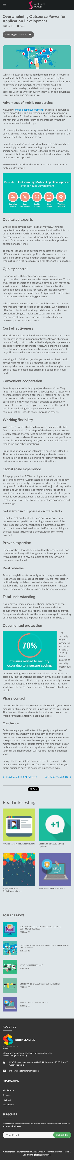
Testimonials (8, 1104)
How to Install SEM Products (34, 1002)
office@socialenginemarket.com (24, 1070)
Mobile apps (8, 1090)
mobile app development (29, 109)
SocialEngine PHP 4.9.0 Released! (21, 777)
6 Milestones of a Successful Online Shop (40, 984)
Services (6, 1095)
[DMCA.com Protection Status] (42, 1154)
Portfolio (7, 1100)
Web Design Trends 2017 (56, 777)
